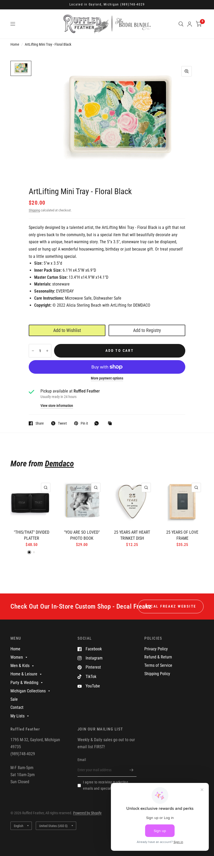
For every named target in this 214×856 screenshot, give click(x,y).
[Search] (181, 24)
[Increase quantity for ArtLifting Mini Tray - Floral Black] (47, 350)
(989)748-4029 (132, 4)
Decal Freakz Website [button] (170, 606)
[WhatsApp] (97, 423)
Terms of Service (158, 665)
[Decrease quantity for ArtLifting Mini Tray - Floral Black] (33, 350)
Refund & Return (158, 657)
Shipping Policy (157, 673)
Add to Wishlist (67, 330)
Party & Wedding (24, 682)
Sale (14, 699)
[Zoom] (186, 71)
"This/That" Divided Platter (31, 535)
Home (14, 44)
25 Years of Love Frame (182, 535)
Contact (16, 707)
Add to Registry (147, 330)
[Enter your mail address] (131, 770)
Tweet (62, 423)
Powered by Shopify (87, 813)
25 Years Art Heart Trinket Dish (132, 535)
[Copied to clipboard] (111, 423)
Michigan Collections (28, 690)
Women (16, 657)
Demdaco (59, 463)
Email (82, 760)
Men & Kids (19, 665)
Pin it (84, 423)
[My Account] (189, 24)
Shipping (34, 210)
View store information (56, 406)
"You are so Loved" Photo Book (82, 535)
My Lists (17, 716)
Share (39, 423)
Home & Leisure (23, 673)
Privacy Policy (156, 648)
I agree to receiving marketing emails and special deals (105, 785)
